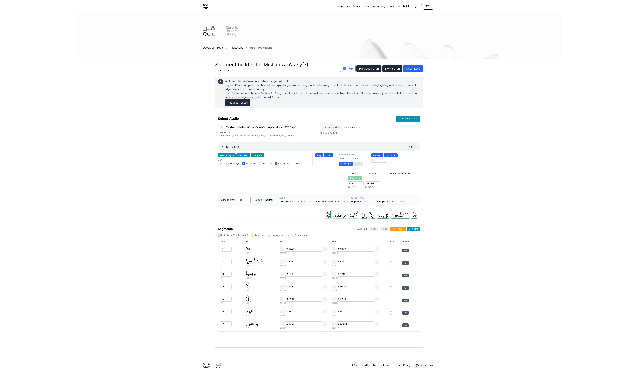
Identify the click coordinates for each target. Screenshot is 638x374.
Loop (328, 155)
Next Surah (392, 68)
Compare (413, 229)
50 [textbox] (240, 200)
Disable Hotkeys (230, 163)
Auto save (362, 229)
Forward (377, 155)
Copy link (257, 155)
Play (319, 155)
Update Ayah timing (399, 173)
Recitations (236, 47)
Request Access (238, 102)
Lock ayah (356, 173)
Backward (391, 155)
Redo (384, 229)
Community (379, 6)
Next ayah (243, 155)
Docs (365, 6)
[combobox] (244, 200)
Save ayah (355, 178)
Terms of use (381, 365)
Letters (299, 163)
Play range (346, 163)
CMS (428, 6)
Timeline (267, 163)
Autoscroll (283, 163)
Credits (365, 365)
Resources (343, 6)
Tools (356, 6)
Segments (251, 163)
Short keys (413, 68)
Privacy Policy (402, 365)
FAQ (391, 6)
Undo (373, 229)
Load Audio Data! (408, 118)
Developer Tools (213, 47)
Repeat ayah (375, 173)
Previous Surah (369, 68)
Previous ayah (227, 155)
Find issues (398, 229)
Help (348, 68)
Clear (358, 163)
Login (414, 6)
